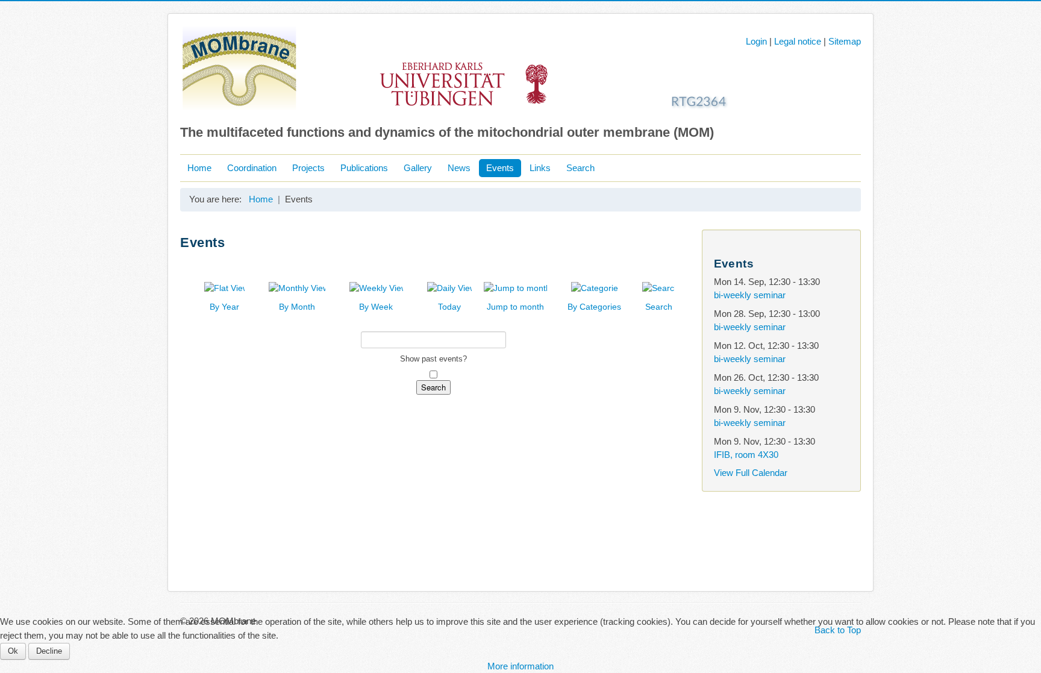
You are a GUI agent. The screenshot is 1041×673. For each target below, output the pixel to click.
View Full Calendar (750, 473)
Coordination (252, 168)
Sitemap (844, 41)
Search (580, 168)
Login (756, 41)
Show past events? (433, 358)
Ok (13, 651)
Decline (49, 651)
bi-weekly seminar (750, 295)
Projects (308, 168)
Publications (364, 168)
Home (199, 168)
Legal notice (797, 41)
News (459, 168)
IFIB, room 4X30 (746, 454)
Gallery (418, 168)
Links (540, 168)
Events (500, 168)
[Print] (677, 261)
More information (520, 666)
